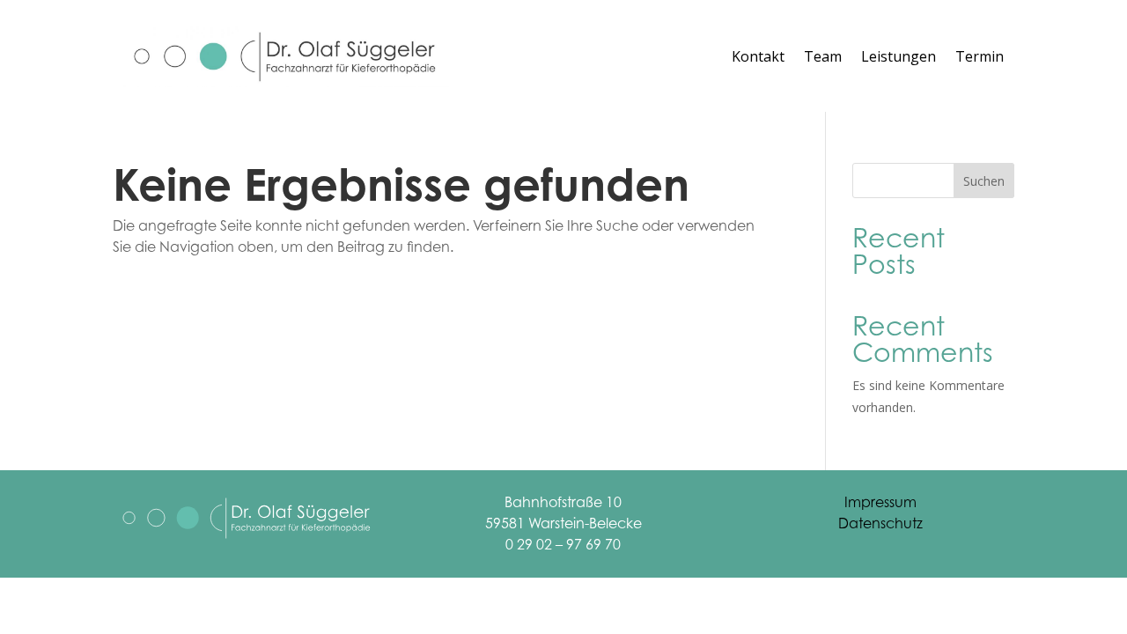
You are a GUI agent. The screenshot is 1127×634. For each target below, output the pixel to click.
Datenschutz (880, 523)
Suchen (984, 181)
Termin (979, 56)
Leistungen (898, 56)
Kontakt (758, 56)
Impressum (880, 502)
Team (823, 56)
